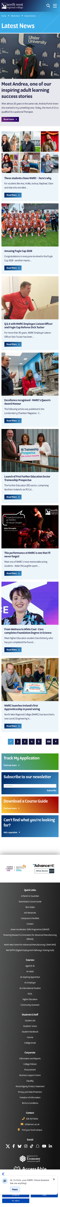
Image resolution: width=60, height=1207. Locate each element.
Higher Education (30, 999)
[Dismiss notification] (54, 1179)
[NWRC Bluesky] (19, 1147)
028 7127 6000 (32, 1119)
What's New (15, 16)
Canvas (30, 1037)
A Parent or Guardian (30, 896)
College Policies (30, 1064)
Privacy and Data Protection (30, 1092)
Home (3, 16)
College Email (30, 1043)
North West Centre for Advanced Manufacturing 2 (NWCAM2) (30, 945)
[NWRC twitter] (8, 1147)
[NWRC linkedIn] (50, 1147)
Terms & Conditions (30, 1103)
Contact (30, 924)
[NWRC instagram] (25, 1147)
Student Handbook (30, 1032)
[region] (30, 1182)
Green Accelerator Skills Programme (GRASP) (30, 929)
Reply (15, 1189)
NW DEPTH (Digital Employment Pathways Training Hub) (30, 950)
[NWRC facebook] (14, 1147)
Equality (30, 1081)
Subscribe (51, 790)
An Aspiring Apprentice (30, 977)
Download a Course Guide (30, 902)
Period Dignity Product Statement (30, 1086)
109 (48, 741)
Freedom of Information (30, 1097)
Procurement (30, 1070)
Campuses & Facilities (30, 918)
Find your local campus (32, 1130)
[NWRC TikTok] (31, 1147)
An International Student (30, 988)
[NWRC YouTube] (44, 1147)
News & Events (30, 16)
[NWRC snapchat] (37, 1147)
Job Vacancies (30, 913)
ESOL (30, 994)
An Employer (30, 983)
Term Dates (30, 907)
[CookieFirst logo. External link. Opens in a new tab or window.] (3, 1174)
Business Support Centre (30, 1075)
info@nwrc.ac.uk (32, 1124)
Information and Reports (30, 1059)
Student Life (30, 1021)
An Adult (30, 971)
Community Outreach (30, 1005)
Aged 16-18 (30, 966)
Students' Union (30, 1026)
